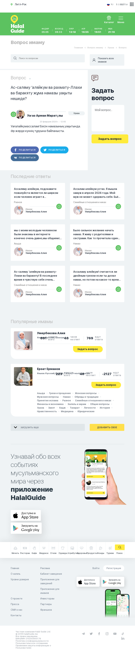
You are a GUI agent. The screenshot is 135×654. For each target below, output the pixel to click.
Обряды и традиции (86, 397)
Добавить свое (107, 427)
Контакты (16, 615)
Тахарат (75, 407)
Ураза (111, 47)
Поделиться (27, 150)
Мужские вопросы (48, 397)
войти (124, 4)
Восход (59, 30)
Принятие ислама (47, 400)
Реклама (45, 568)
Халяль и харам (77, 404)
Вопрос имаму (95, 47)
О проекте (16, 598)
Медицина (67, 411)
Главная (78, 47)
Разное (66, 400)
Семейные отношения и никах (93, 400)
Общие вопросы (99, 404)
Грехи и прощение (60, 393)
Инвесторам (47, 598)
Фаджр (45, 30)
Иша (111, 30)
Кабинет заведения (51, 574)
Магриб (98, 30)
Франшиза (46, 609)
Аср (85, 30)
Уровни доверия (20, 579)
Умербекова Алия (51, 333)
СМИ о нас (16, 609)
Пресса (15, 604)
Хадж (62, 407)
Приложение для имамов (49, 591)
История (105, 407)
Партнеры (46, 604)
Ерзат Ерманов (48, 369)
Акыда (41, 393)
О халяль (15, 574)
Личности (90, 407)
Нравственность (47, 411)
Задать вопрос (87, 349)
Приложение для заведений (49, 581)
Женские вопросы (86, 393)
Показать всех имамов (106, 60)
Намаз (66, 397)
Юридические (86, 411)
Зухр (72, 30)
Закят (51, 407)
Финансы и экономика (50, 404)
